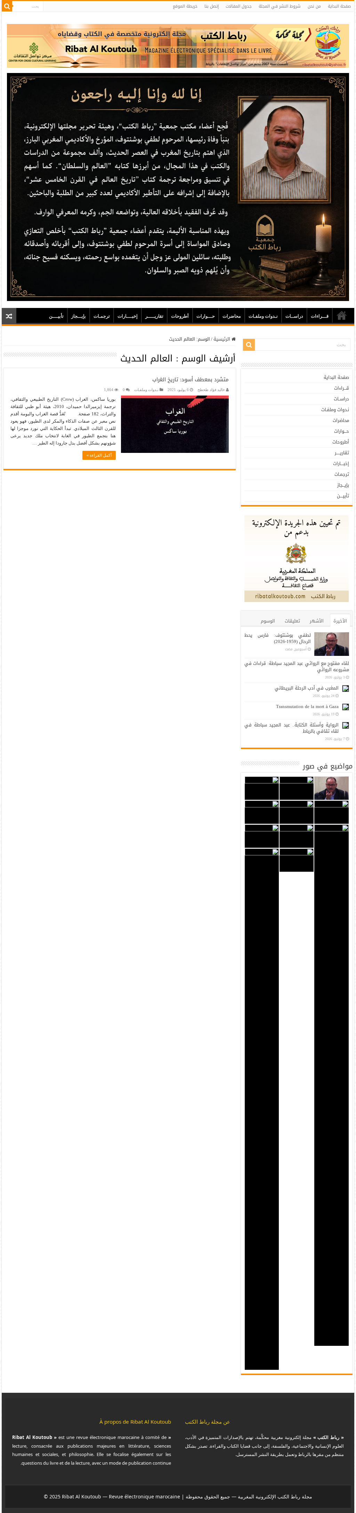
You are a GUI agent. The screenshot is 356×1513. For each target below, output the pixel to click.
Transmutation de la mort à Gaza (307, 706)
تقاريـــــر (154, 316)
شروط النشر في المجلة (280, 6)
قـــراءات (320, 316)
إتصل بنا (211, 6)
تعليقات (292, 621)
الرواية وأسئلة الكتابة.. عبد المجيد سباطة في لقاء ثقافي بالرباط (291, 728)
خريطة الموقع (185, 6)
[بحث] (7, 6)
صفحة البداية (339, 6)
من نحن (314, 6)
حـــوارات (205, 316)
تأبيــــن (56, 316)
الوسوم (268, 621)
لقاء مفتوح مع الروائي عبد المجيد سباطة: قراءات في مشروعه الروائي (296, 666)
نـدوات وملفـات (263, 316)
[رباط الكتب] (178, 44)
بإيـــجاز (78, 316)
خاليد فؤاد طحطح (211, 390)
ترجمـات (102, 316)
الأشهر (317, 621)
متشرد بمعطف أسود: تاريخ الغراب (190, 379)
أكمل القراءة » (99, 455)
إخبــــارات (128, 316)
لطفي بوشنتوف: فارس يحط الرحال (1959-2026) (277, 638)
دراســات (294, 316)
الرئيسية (222, 339)
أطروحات (180, 316)
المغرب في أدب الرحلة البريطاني (307, 688)
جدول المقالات (239, 6)
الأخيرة (340, 621)
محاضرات (231, 316)
